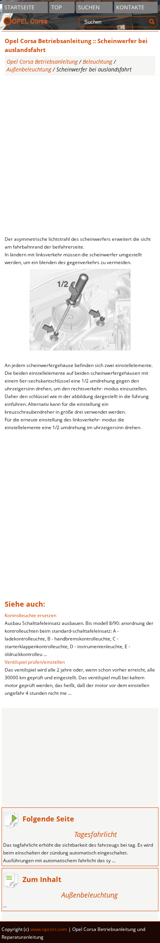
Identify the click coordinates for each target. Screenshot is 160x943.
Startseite (19, 7)
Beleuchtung (97, 61)
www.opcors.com (48, 929)
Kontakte (130, 7)
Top (56, 7)
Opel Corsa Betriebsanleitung (42, 61)
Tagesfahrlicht (95, 834)
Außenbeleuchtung (29, 69)
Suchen (89, 7)
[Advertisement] (80, 155)
